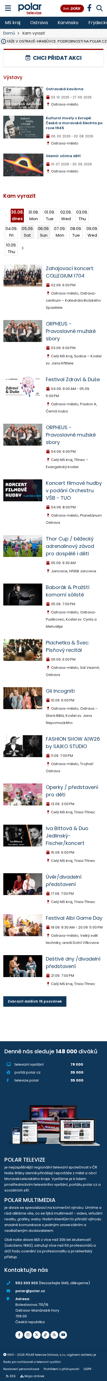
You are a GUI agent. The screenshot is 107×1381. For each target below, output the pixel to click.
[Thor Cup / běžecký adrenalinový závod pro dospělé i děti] (22, 545)
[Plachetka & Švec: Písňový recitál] (22, 649)
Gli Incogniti (60, 690)
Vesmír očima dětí (63, 156)
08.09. (76, 232)
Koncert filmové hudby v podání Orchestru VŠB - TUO (74, 490)
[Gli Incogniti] (22, 697)
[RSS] (54, 1335)
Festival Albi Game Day (74, 918)
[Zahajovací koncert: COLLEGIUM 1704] (22, 275)
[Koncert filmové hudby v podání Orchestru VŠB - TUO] (22, 490)
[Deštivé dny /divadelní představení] (22, 965)
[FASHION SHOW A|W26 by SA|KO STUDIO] (22, 745)
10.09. (11, 248)
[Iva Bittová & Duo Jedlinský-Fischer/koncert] (22, 835)
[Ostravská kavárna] (23, 97)
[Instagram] (28, 1335)
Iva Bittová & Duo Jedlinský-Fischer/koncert (67, 836)
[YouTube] (63, 1335)
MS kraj (12, 22)
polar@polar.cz (30, 1291)
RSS (13, 1376)
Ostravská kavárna (64, 89)
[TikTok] (45, 1335)
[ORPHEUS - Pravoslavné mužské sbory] (22, 330)
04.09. (11, 232)
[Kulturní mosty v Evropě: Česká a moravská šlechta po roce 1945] (23, 126)
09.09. (92, 232)
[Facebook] (19, 1335)
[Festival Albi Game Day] (22, 924)
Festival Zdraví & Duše (73, 379)
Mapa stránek (34, 1376)
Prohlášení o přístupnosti (61, 1369)
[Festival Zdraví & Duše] (22, 386)
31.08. (33, 215)
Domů (9, 33)
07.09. (60, 232)
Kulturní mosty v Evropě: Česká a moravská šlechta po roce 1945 (74, 123)
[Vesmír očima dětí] (23, 164)
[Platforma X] (37, 1335)
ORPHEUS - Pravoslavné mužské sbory (71, 331)
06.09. (43, 232)
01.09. (49, 215)
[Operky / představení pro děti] (22, 794)
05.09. (27, 232)
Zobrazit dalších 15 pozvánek (35, 1001)
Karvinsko (68, 22)
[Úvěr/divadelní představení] (22, 883)
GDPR (87, 1369)
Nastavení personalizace (21, 1369)
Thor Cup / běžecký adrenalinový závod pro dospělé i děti (70, 546)
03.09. (82, 215)
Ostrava (39, 22)
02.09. (66, 215)
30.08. (17, 215)
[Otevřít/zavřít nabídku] (8, 8)
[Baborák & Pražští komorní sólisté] (22, 594)
